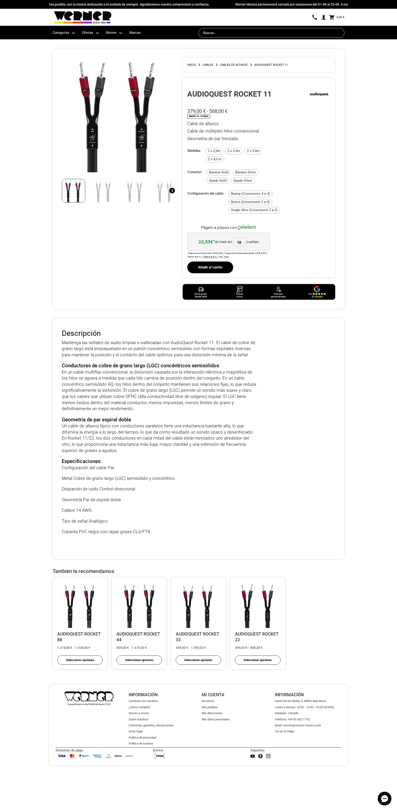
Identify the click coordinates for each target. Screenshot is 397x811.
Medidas (194, 151)
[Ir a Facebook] (260, 756)
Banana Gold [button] (218, 172)
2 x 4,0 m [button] (214, 159)
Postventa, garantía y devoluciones (151, 725)
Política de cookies (141, 743)
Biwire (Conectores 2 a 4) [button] (250, 202)
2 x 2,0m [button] (214, 151)
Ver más (224, 256)
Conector (194, 172)
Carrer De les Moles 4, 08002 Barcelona (300, 701)
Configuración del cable (205, 193)
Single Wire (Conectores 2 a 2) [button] (254, 210)
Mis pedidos (210, 707)
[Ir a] (319, 94)
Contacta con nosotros (143, 701)
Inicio (191, 64)
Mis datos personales (216, 719)
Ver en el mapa (284, 731)
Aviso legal (136, 731)
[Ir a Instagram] (268, 756)
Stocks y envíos (139, 713)
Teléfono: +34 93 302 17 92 (292, 719)
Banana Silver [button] (245, 172)
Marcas (135, 33)
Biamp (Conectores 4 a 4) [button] (250, 194)
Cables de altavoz (234, 64)
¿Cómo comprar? (139, 707)
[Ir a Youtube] (252, 756)
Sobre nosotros (138, 719)
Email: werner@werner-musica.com (298, 725)
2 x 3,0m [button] (253, 151)
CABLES (208, 64)
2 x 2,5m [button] (233, 151)
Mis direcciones (212, 713)
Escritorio (208, 701)
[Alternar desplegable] (73, 33)
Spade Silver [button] (242, 180)
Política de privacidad (142, 737)
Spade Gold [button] (218, 180)
